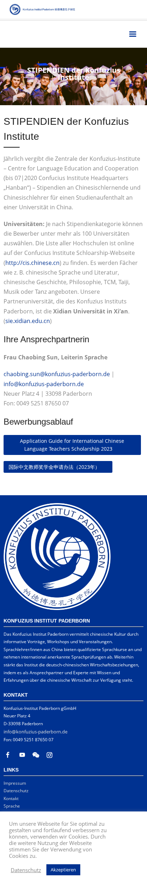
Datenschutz (16, 791)
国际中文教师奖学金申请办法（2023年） (54, 467)
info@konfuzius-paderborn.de (44, 384)
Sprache (12, 806)
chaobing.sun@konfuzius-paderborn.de (57, 374)
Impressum (15, 783)
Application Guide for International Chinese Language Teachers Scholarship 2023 (72, 444)
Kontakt (11, 798)
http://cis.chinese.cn (32, 263)
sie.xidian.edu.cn (27, 321)
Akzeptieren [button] (63, 869)
